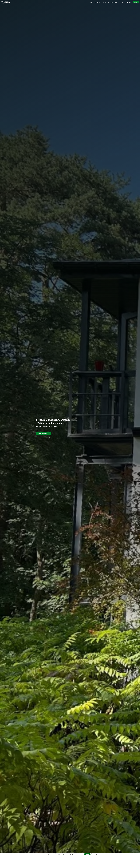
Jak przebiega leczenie (113, 2)
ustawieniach (77, 854)
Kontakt (128, 2)
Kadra (104, 2)
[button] (43, 433)
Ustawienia (95, 854)
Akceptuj (87, 854)
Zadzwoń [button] (136, 2)
